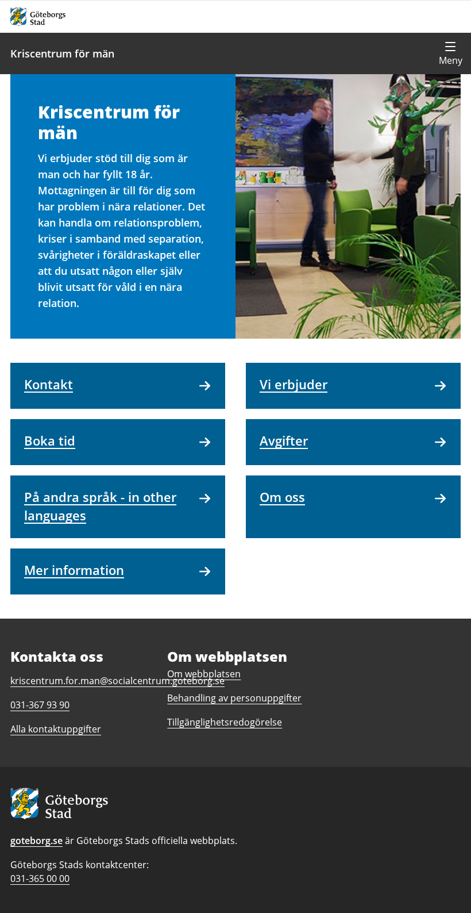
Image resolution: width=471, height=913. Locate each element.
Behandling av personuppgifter (234, 698)
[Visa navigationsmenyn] (450, 53)
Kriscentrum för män (62, 53)
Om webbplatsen (204, 674)
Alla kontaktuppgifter (55, 729)
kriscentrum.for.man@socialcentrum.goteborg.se (117, 680)
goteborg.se (36, 840)
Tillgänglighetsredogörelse (224, 722)
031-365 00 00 (40, 878)
